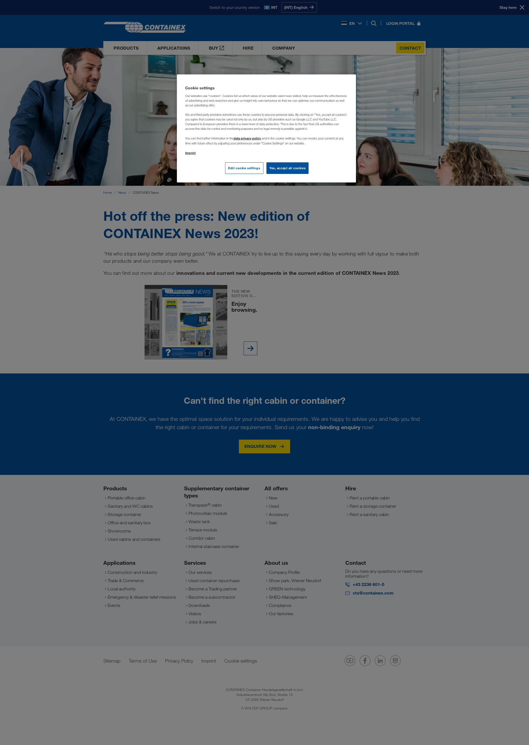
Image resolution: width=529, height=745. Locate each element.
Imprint (190, 153)
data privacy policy (247, 138)
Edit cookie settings (244, 168)
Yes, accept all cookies (287, 168)
